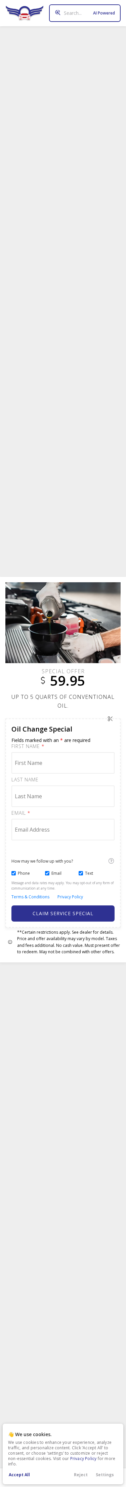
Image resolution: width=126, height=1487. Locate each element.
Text (89, 873)
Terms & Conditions (30, 897)
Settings (105, 1475)
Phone (24, 873)
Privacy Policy (83, 1458)
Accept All (19, 1475)
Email (20, 813)
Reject (81, 1475)
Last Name (25, 779)
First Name (27, 746)
